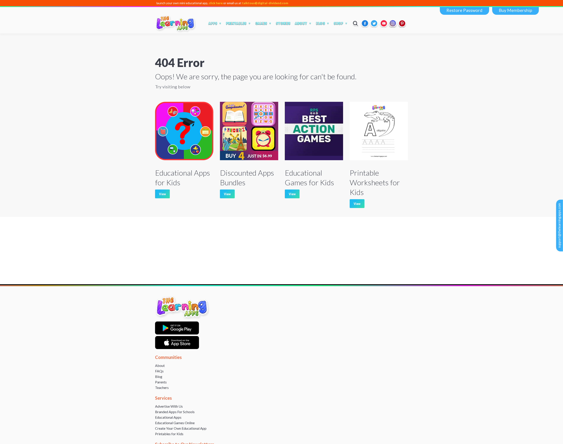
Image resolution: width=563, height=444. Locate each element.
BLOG (320, 23)
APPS (212, 23)
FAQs (159, 371)
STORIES (283, 23)
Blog (158, 376)
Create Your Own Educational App (181, 428)
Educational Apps (168, 417)
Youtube (383, 23)
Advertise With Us (169, 406)
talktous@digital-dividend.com (242, 3)
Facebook (365, 23)
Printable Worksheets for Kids (375, 182)
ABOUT (301, 23)
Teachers (162, 387)
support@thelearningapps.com (559, 225)
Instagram (393, 23)
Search (355, 23)
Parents (161, 382)
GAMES (261, 23)
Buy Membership (515, 10)
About (160, 365)
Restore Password (464, 10)
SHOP (338, 23)
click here (193, 3)
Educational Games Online (175, 423)
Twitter (374, 23)
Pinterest (402, 23)
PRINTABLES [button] (236, 23)
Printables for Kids (169, 434)
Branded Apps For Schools (175, 412)
